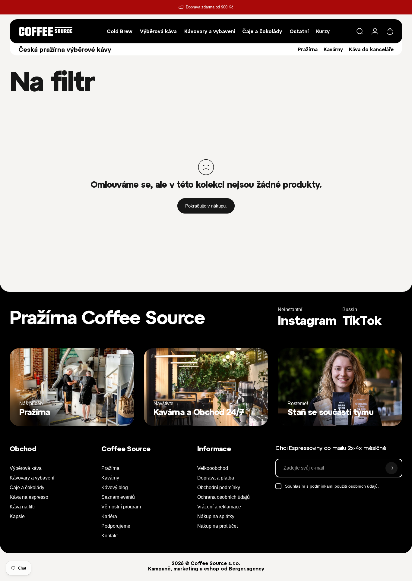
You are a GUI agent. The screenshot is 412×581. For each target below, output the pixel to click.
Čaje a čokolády (27, 487)
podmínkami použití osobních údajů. (344, 486)
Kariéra (109, 516)
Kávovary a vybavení (32, 477)
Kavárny (333, 49)
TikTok (362, 321)
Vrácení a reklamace (219, 506)
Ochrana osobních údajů (223, 497)
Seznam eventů (118, 497)
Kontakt (109, 535)
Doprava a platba (215, 477)
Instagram (307, 321)
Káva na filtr (22, 506)
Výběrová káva (26, 468)
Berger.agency (246, 568)
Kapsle (17, 516)
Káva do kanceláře (371, 49)
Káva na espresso (29, 497)
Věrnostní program (121, 506)
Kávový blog (114, 487)
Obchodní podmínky (218, 487)
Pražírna (308, 49)
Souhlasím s (332, 486)
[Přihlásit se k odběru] (391, 468)
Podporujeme (115, 526)
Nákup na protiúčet (217, 526)
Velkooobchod (212, 468)
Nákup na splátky (215, 516)
